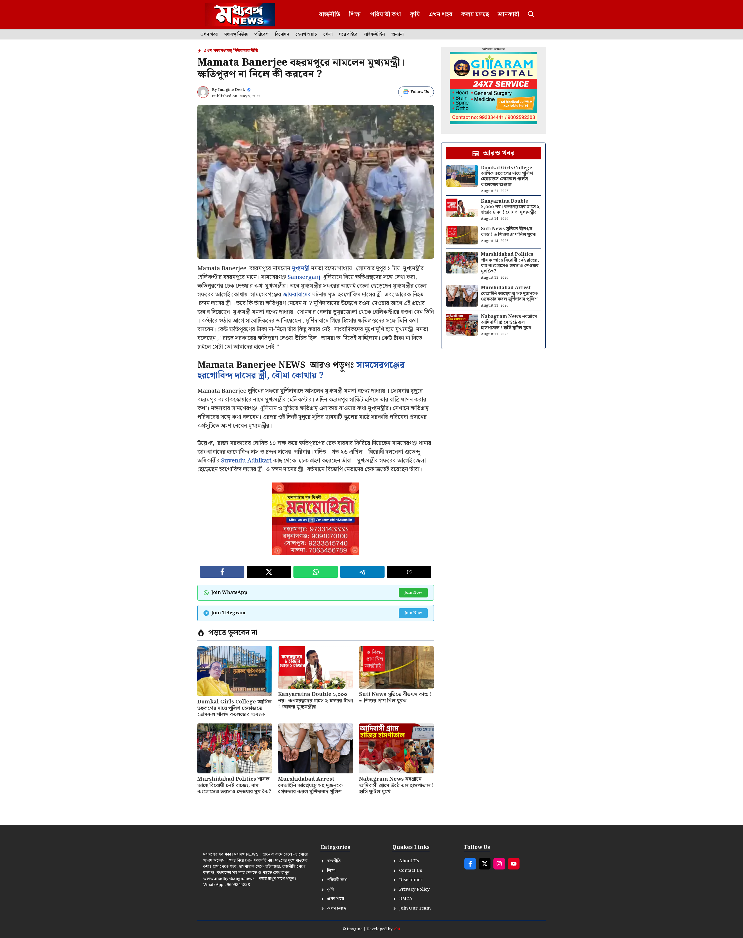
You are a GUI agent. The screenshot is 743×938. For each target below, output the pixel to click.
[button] (531, 14)
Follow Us (419, 92)
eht (397, 929)
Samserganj (305, 277)
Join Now (413, 593)
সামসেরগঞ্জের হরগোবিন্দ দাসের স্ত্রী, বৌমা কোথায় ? (301, 370)
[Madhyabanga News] (240, 14)
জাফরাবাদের (297, 294)
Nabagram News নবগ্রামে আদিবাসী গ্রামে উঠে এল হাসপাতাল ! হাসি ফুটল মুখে (396, 785)
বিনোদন (282, 34)
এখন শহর (440, 14)
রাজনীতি (329, 14)
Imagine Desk (231, 90)
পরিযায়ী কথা (385, 14)
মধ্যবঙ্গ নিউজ (236, 34)
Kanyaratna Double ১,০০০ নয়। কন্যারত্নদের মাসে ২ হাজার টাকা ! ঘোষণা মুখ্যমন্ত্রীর (315, 700)
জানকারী (508, 14)
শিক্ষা (355, 14)
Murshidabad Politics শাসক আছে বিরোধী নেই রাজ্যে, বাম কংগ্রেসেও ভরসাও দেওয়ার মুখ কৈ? (234, 785)
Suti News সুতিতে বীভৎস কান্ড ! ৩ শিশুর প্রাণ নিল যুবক (395, 697)
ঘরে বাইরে (348, 34)
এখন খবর (209, 34)
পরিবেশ (261, 34)
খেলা (328, 34)
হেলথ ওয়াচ (306, 34)
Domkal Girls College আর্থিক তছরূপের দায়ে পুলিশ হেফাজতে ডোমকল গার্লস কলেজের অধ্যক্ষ (234, 708)
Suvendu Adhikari (246, 460)
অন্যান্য (398, 34)
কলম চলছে (475, 14)
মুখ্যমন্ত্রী (300, 268)
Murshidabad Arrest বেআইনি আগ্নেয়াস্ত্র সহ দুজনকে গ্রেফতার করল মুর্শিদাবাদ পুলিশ (310, 785)
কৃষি (415, 14)
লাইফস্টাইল (374, 34)
